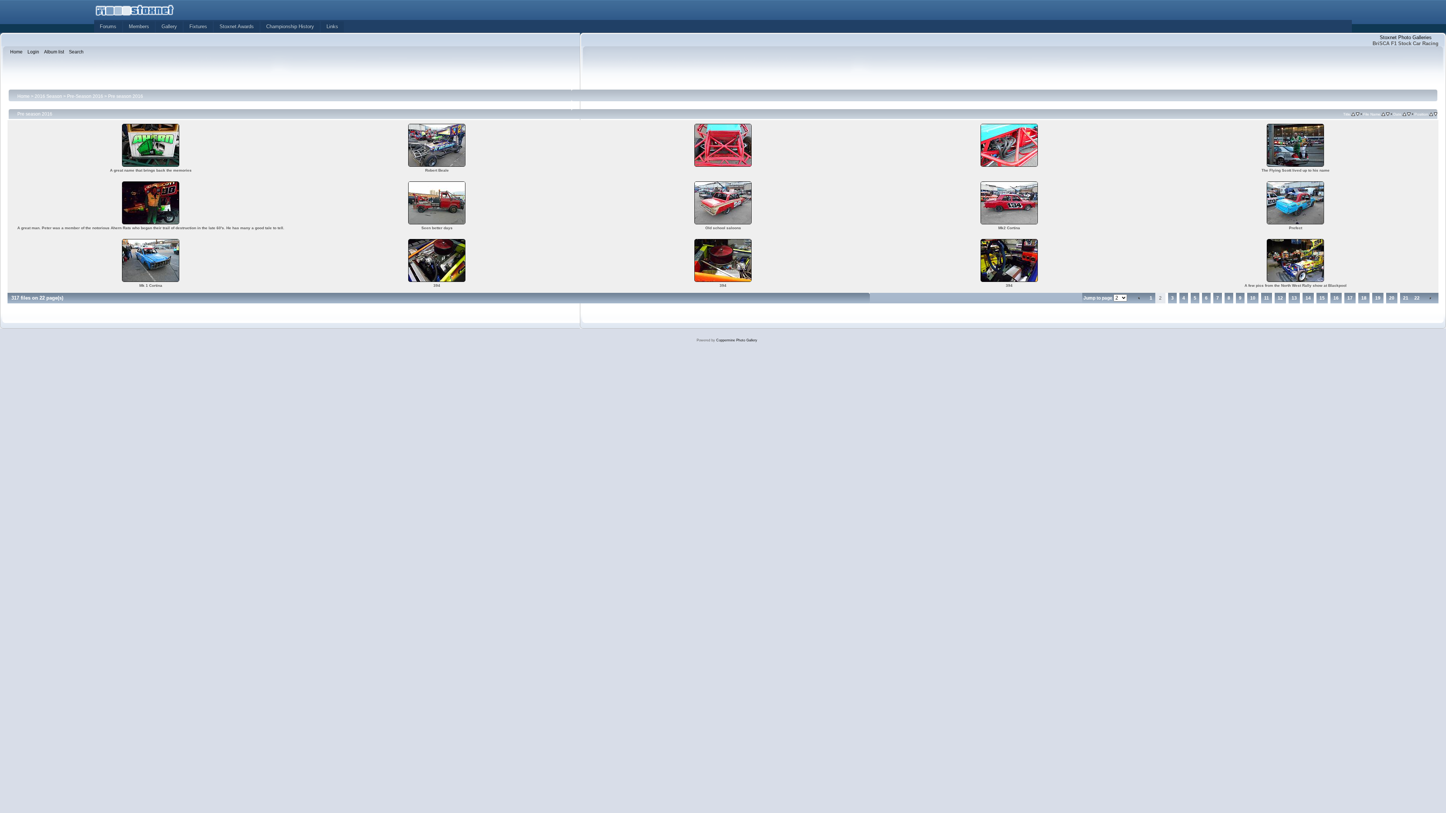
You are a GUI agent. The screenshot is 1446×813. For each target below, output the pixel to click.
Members (139, 26)
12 (1280, 298)
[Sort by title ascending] (1353, 114)
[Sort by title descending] (1357, 114)
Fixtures (198, 26)
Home (23, 96)
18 (1364, 298)
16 (1336, 298)
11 (1266, 298)
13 (1294, 298)
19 (1377, 298)
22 (1417, 298)
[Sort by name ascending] (1383, 114)
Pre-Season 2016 (85, 96)
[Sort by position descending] (1435, 114)
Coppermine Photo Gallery (736, 340)
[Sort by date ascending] (1404, 114)
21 (1405, 298)
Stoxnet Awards (237, 26)
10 (1252, 298)
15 (1322, 298)
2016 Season (48, 96)
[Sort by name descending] (1388, 114)
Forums (108, 26)
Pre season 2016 (125, 96)
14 (1308, 298)
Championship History (290, 26)
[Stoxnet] (134, 9)
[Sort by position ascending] (1431, 114)
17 (1350, 298)
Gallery (169, 26)
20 (1391, 298)
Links (332, 26)
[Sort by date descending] (1409, 114)
